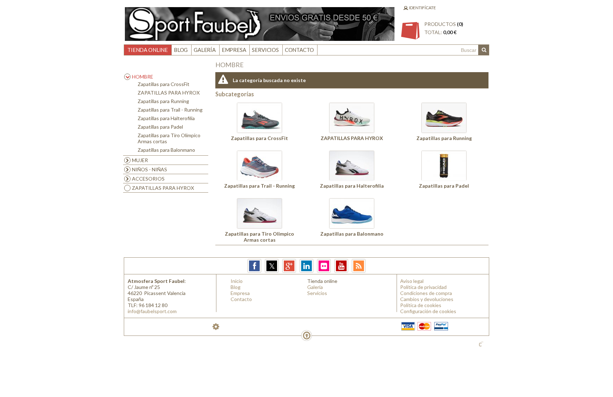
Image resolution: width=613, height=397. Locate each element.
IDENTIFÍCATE (422, 7)
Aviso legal (412, 281)
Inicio (237, 281)
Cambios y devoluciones (426, 299)
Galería (205, 50)
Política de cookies (420, 305)
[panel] (215, 326)
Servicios (265, 50)
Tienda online (147, 50)
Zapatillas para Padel (160, 127)
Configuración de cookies (428, 311)
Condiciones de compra (426, 293)
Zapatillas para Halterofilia (166, 118)
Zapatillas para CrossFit (163, 84)
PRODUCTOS (443, 28)
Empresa (234, 50)
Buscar (483, 50)
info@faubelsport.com (152, 311)
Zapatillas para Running (163, 101)
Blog (181, 50)
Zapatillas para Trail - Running (170, 110)
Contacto (299, 50)
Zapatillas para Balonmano (166, 150)
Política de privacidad (423, 287)
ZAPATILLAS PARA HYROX (169, 93)
